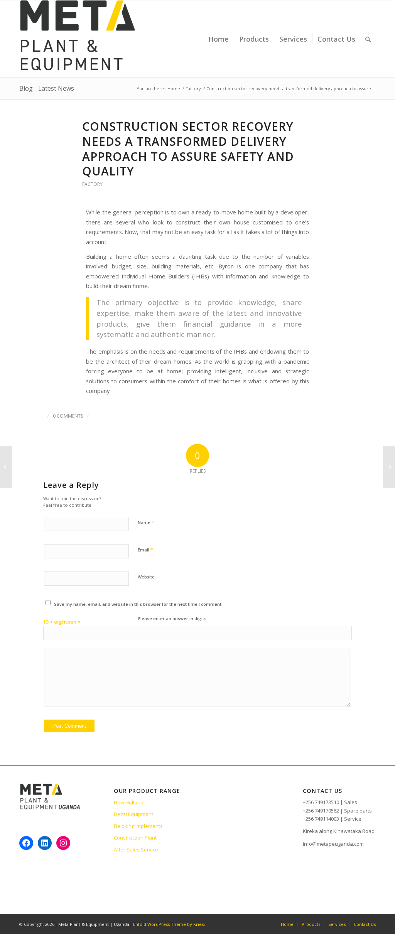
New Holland (128, 802)
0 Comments (68, 416)
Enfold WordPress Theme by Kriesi (169, 924)
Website (146, 577)
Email (145, 549)
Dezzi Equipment (133, 814)
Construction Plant (135, 837)
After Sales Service (136, 849)
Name (146, 522)
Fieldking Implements (138, 826)
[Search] (368, 39)
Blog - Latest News (46, 88)
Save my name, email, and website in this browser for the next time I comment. (138, 604)
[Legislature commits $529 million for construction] (6, 467)
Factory (92, 184)
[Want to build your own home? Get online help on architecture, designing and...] (389, 467)
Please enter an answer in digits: (173, 618)
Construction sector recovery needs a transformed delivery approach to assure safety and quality (188, 148)
